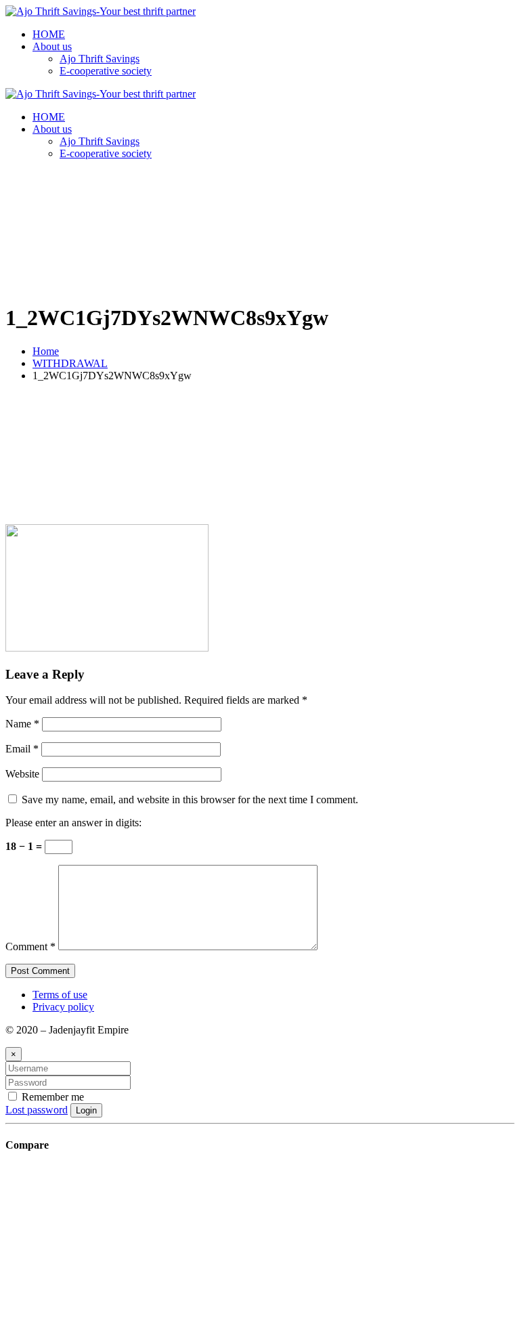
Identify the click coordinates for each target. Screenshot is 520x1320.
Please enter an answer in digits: (73, 822)
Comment (30, 946)
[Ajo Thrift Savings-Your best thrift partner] (100, 11)
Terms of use (59, 994)
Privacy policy (63, 1007)
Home (45, 351)
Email (22, 748)
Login (86, 1110)
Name (22, 723)
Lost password (36, 1109)
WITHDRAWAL (70, 363)
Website (22, 774)
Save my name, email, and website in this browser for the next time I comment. (190, 799)
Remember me (51, 1097)
